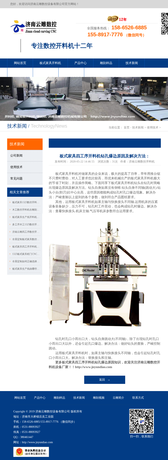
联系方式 (71, 72)
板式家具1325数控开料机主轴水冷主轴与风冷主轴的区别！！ (25, 202)
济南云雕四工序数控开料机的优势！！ (25, 231)
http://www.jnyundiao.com (93, 367)
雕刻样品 (106, 63)
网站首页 (20, 63)
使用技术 (152, 127)
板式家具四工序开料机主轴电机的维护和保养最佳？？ (25, 246)
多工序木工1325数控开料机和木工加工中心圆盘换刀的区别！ (25, 224)
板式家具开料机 (50, 63)
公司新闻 (16, 155)
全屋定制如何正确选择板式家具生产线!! (25, 261)
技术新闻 (132, 63)
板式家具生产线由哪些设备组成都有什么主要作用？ (25, 268)
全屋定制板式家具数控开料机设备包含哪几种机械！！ (25, 239)
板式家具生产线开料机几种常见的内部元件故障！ (25, 217)
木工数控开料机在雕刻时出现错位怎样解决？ (25, 209)
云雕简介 (46, 72)
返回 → (104, 379)
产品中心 (80, 63)
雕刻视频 (20, 72)
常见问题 (16, 178)
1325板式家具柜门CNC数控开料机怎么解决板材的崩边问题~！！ (25, 254)
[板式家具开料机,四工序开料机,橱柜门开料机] (33, 26)
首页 (126, 127)
